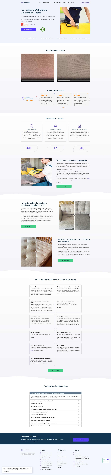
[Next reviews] (89, 99)
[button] (28, 29)
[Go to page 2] (64, 107)
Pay (68, 2)
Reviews (64, 2)
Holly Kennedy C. (60, 93)
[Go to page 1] (63, 107)
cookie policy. (6, 471)
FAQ (54, 2)
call (37, 134)
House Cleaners (29, 98)
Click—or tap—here (26, 131)
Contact (72, 2)
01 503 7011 (75, 180)
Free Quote (58, 2)
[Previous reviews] (39, 99)
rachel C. (76, 93)
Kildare (31, 350)
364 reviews (32, 24)
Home (40, 2)
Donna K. (42, 93)
